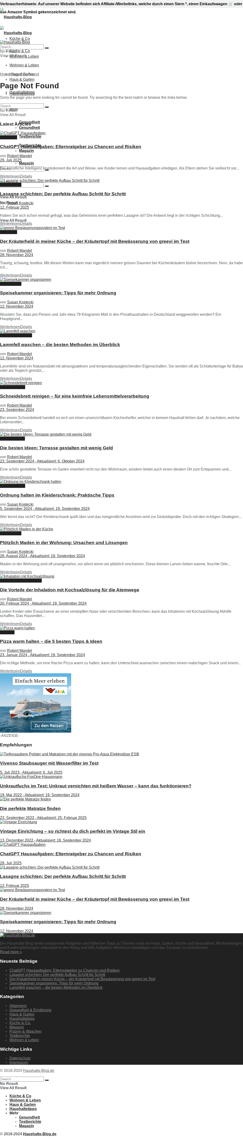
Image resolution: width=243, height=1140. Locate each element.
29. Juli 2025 (11, 160)
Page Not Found (25, 74)
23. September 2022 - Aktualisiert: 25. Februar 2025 (43, 818)
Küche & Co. (10, 185)
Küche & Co (19, 51)
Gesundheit (29, 1117)
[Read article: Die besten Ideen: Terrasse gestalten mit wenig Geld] (121, 434)
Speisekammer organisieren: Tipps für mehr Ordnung (58, 292)
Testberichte (30, 136)
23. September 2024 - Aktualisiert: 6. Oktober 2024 (42, 461)
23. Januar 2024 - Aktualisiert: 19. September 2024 (42, 655)
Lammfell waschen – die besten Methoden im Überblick (60, 344)
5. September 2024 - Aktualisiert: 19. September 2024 (45, 509)
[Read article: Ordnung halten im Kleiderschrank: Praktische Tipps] (121, 482)
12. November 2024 (16, 306)
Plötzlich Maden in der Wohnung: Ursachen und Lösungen (64, 542)
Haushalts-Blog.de (38, 1071)
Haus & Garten (21, 79)
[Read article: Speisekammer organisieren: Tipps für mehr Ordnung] (121, 280)
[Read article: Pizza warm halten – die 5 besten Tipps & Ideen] (121, 628)
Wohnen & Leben (24, 65)
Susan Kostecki (20, 203)
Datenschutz (20, 1058)
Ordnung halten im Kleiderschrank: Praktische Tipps (57, 495)
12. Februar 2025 (14, 207)
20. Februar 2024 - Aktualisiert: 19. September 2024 (43, 603)
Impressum (18, 1062)
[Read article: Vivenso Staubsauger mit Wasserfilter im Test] (121, 754)
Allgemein (8, 137)
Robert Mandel (19, 156)
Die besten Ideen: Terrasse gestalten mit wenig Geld (56, 447)
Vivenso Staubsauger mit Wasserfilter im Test (49, 763)
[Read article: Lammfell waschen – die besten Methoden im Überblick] (121, 331)
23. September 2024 (17, 410)
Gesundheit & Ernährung (21, 581)
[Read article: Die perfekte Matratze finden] (121, 799)
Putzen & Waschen (16, 335)
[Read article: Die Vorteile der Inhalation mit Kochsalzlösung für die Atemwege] (121, 576)
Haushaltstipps (22, 94)
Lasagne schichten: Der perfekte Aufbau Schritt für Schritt (63, 193)
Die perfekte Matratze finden (30, 808)
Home (5, 74)
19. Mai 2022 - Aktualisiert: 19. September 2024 (39, 795)
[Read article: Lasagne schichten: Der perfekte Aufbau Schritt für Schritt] (121, 181)
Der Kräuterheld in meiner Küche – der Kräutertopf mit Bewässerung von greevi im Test (94, 241)
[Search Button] (47, 186)
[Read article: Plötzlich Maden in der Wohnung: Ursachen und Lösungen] (121, 529)
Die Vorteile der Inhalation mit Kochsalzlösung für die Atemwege (69, 589)
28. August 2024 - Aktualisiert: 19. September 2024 (42, 556)
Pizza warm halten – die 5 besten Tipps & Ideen (51, 641)
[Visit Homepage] (16, 17)
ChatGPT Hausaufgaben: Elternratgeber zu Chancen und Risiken (70, 146)
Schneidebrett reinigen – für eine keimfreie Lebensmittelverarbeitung (74, 396)
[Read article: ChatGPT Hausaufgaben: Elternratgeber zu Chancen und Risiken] (121, 133)
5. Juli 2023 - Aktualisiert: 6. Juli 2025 (31, 772)
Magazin (26, 151)
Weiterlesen (16, 176)
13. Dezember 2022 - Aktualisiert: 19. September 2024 (45, 840)
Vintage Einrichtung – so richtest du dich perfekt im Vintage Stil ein (72, 831)
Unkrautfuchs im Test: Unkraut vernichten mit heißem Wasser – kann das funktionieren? (96, 785)
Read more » (11, 952)
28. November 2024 (16, 255)
